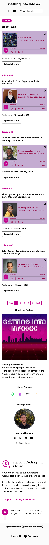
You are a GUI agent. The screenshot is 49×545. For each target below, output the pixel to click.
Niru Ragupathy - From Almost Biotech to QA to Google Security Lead (23, 195)
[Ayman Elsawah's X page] (16, 438)
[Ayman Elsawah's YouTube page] (33, 438)
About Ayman (24, 443)
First (11, 303)
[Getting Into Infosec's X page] (8, 11)
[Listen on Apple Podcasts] (20, 394)
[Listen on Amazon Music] (28, 394)
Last (38, 303)
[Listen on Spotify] (12, 394)
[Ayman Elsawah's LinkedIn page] (27, 438)
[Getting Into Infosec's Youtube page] (13, 11)
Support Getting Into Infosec (20, 499)
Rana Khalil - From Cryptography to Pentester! (21, 82)
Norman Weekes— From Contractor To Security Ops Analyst (22, 139)
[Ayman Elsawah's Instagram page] (21, 438)
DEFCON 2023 (9, 26)
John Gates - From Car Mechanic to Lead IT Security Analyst (23, 252)
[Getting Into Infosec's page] (18, 11)
